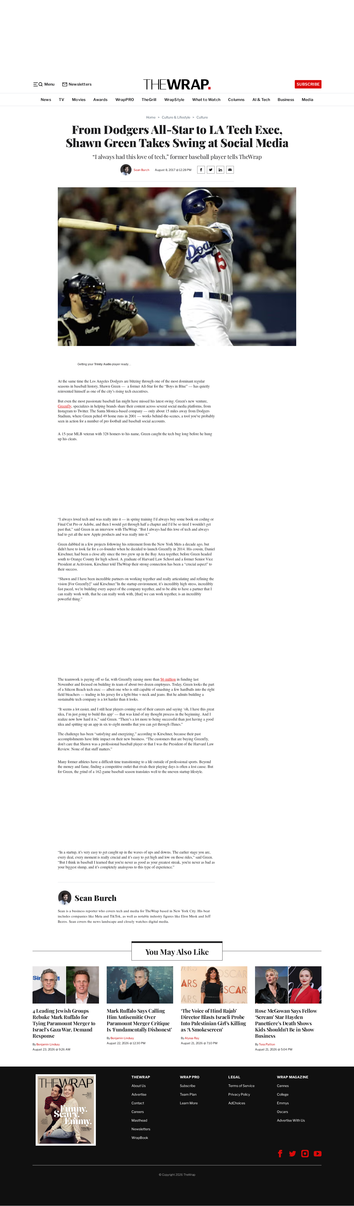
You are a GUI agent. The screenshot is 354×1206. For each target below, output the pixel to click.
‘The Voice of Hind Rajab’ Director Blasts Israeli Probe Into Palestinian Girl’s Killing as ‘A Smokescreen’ (213, 1019)
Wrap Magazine (292, 1077)
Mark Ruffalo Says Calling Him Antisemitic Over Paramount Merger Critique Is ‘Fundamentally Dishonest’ (139, 1019)
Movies (78, 99)
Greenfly (64, 405)
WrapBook (139, 1138)
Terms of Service (241, 1086)
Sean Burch (141, 170)
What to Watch (206, 99)
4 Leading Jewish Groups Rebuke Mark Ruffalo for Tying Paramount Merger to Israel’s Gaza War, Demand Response (64, 1023)
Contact (137, 1103)
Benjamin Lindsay (48, 1044)
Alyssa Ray (192, 1038)
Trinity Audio (102, 364)
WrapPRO (124, 99)
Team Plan (188, 1094)
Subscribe (308, 84)
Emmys (283, 1103)
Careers (137, 1112)
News (46, 99)
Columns (236, 99)
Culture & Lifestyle (176, 117)
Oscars (282, 1112)
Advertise (138, 1094)
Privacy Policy (239, 1094)
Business (286, 99)
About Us (138, 1086)
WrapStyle (174, 99)
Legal (234, 1077)
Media (307, 99)
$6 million (168, 679)
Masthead (139, 1120)
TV (61, 99)
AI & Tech (261, 99)
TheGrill (149, 99)
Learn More (189, 1103)
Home (151, 117)
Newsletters (80, 84)
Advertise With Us (291, 1120)
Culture (202, 117)
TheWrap (140, 1077)
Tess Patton (267, 1044)
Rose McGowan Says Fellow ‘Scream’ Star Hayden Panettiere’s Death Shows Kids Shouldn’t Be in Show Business (286, 1023)
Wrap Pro (190, 1077)
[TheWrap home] (177, 84)
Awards (100, 99)
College (282, 1094)
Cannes (283, 1086)
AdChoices (236, 1103)
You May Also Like (177, 951)
